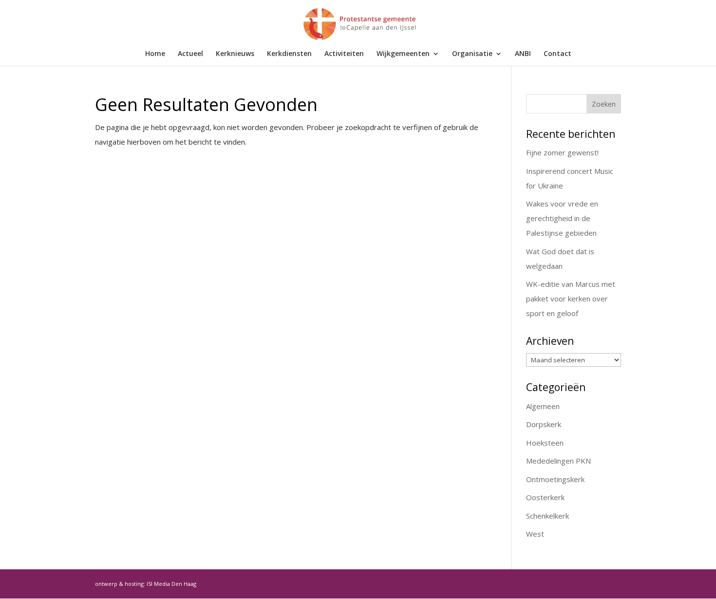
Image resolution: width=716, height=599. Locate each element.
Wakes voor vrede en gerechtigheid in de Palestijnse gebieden (562, 218)
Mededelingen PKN (558, 461)
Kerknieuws (235, 54)
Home (155, 54)
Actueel (190, 54)
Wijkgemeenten (403, 54)
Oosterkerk (545, 497)
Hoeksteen (545, 443)
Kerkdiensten (289, 54)
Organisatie (472, 54)
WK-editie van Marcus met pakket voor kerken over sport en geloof (570, 298)
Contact (557, 54)
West (535, 534)
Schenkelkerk (547, 516)
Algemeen (543, 406)
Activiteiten (344, 54)
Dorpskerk (543, 424)
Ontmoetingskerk (555, 479)
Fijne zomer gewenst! (562, 152)
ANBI (523, 54)
